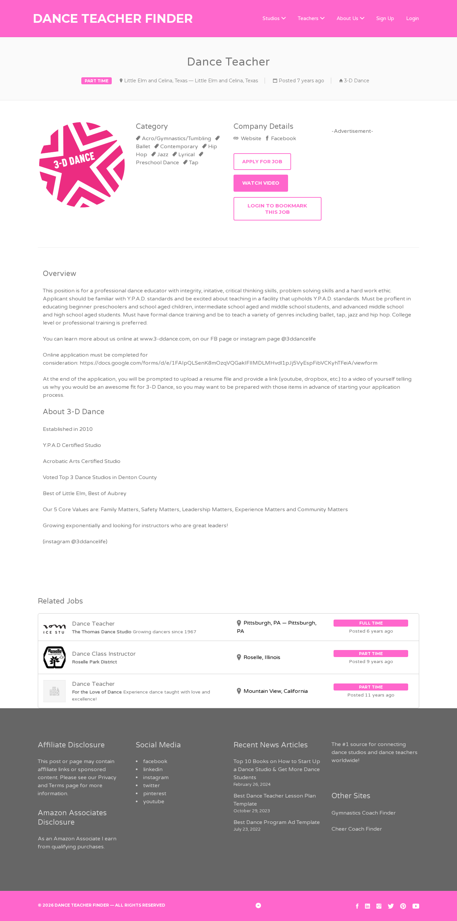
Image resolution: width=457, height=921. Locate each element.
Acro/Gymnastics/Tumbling (176, 138)
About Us (347, 18)
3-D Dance (356, 81)
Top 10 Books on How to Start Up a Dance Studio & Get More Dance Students (277, 769)
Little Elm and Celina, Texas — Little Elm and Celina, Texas (191, 81)
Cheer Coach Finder (357, 829)
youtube (153, 801)
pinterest (154, 793)
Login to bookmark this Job (277, 208)
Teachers (308, 18)
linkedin (153, 769)
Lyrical (186, 154)
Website (250, 138)
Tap (193, 162)
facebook (155, 761)
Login (412, 18)
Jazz (162, 154)
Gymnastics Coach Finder (364, 813)
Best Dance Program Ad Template (277, 822)
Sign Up (385, 18)
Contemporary (179, 146)
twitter (151, 785)
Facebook (283, 138)
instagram (156, 777)
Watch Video (260, 183)
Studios (271, 18)
